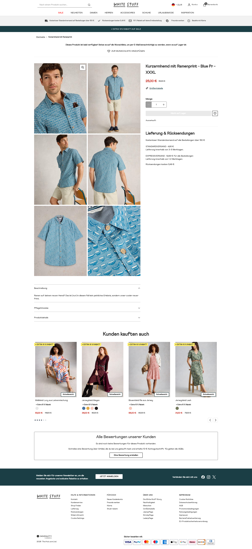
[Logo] (126, 4)
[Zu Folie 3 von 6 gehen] (39, 420)
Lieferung (75, 509)
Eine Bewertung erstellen (126, 455)
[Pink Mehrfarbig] (92, 408)
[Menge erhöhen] (164, 104)
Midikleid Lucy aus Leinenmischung (51, 400)
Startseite (40, 37)
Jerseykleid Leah (183, 400)
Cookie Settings (77, 518)
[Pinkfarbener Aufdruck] (130, 408)
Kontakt (74, 499)
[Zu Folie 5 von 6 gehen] (43, 420)
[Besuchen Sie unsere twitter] (214, 477)
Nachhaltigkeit (149, 502)
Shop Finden (76, 506)
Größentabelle (149, 509)
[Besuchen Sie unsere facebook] (203, 477)
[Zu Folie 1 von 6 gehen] (35, 420)
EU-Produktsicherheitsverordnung (193, 521)
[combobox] (64, 4)
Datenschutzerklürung (188, 502)
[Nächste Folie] (215, 420)
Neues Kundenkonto (115, 499)
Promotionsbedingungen (189, 509)
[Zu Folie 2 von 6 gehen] (37, 420)
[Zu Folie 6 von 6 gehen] (45, 420)
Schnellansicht (68, 394)
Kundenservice (76, 502)
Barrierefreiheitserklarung (190, 518)
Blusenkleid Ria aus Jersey (141, 400)
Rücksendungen (77, 512)
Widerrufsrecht (77, 515)
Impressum (183, 515)
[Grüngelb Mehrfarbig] (88, 408)
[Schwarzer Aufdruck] (96, 408)
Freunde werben (113, 502)
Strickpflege (148, 515)
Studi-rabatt (112, 509)
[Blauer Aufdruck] (83, 408)
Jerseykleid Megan (91, 400)
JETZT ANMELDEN (109, 476)
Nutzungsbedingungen (188, 512)
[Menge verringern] (149, 104)
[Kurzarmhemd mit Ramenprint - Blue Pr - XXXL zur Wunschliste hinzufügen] (108, 51)
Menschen (147, 506)
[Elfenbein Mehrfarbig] (37, 408)
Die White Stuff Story (152, 499)
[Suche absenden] (89, 5)
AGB (181, 506)
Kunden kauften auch (126, 334)
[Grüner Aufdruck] (177, 408)
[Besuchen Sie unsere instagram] (208, 477)
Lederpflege (148, 518)
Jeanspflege (148, 512)
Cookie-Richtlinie (186, 499)
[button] (182, 88)
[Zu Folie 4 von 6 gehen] (41, 420)
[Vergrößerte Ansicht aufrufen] (83, 67)
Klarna (109, 506)
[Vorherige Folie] (210, 420)
